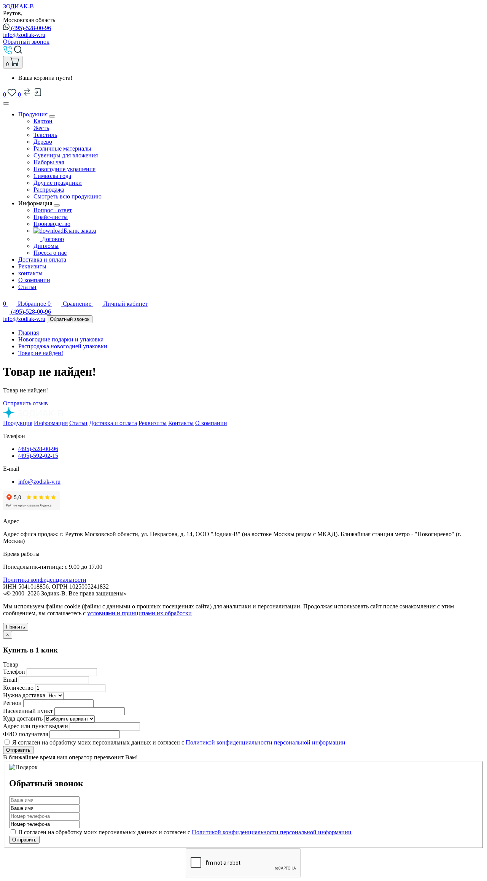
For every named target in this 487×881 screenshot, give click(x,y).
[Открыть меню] (6, 103)
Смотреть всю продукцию (67, 196)
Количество (18, 687)
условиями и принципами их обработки (139, 613)
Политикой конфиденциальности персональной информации (265, 742)
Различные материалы (62, 148)
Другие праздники (57, 182)
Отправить (18, 750)
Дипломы (46, 246)
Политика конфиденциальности (44, 579)
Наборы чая (48, 162)
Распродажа (48, 189)
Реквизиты (32, 266)
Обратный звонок (26, 41)
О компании (34, 280)
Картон (43, 121)
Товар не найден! (40, 353)
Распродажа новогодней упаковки (62, 346)
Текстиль (45, 135)
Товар (10, 664)
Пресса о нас (50, 252)
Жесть (41, 128)
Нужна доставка (24, 695)
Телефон (14, 671)
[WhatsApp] (7, 311)
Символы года (52, 176)
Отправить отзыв (25, 403)
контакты (30, 273)
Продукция (33, 114)
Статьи (27, 287)
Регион (12, 703)
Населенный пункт (28, 711)
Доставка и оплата (42, 259)
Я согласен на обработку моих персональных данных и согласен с (184, 832)
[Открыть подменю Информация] (57, 205)
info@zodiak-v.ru (24, 35)
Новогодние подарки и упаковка (60, 339)
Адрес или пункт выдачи (35, 726)
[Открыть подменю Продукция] (52, 116)
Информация (51, 423)
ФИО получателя (25, 734)
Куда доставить (23, 718)
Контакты (181, 423)
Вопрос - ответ (52, 210)
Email (10, 679)
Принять (15, 627)
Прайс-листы (50, 217)
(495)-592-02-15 (38, 455)
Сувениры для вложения (65, 155)
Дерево (42, 141)
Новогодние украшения (64, 169)
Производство (51, 224)
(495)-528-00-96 (31, 28)
